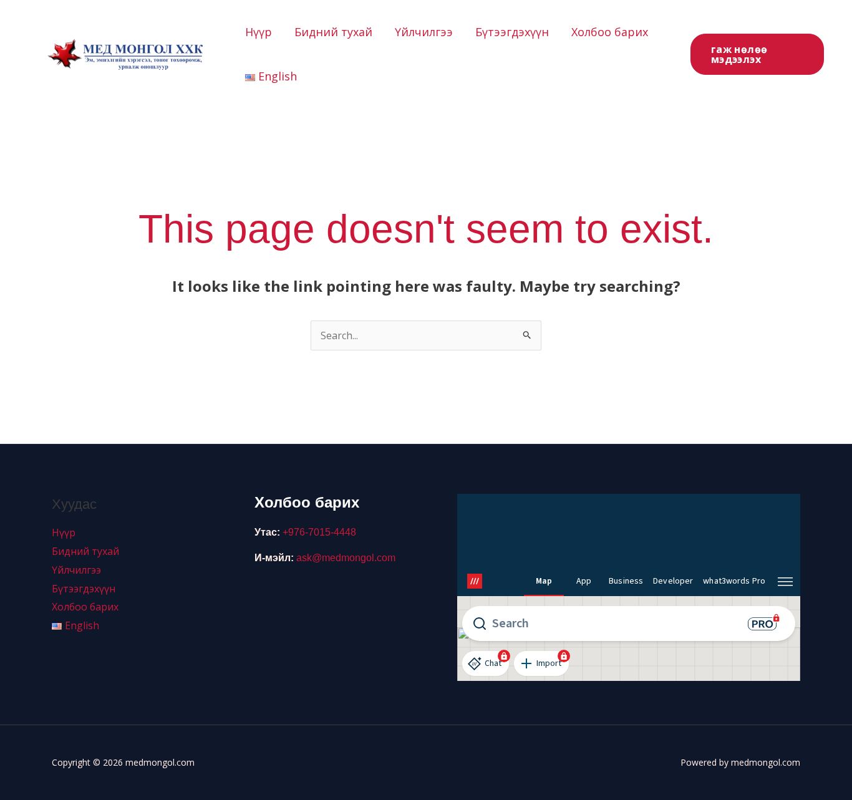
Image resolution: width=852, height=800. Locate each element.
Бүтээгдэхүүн (512, 31)
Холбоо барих (609, 31)
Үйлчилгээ (424, 31)
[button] (757, 54)
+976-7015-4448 (319, 532)
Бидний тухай (333, 31)
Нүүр (258, 31)
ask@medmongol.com (345, 557)
